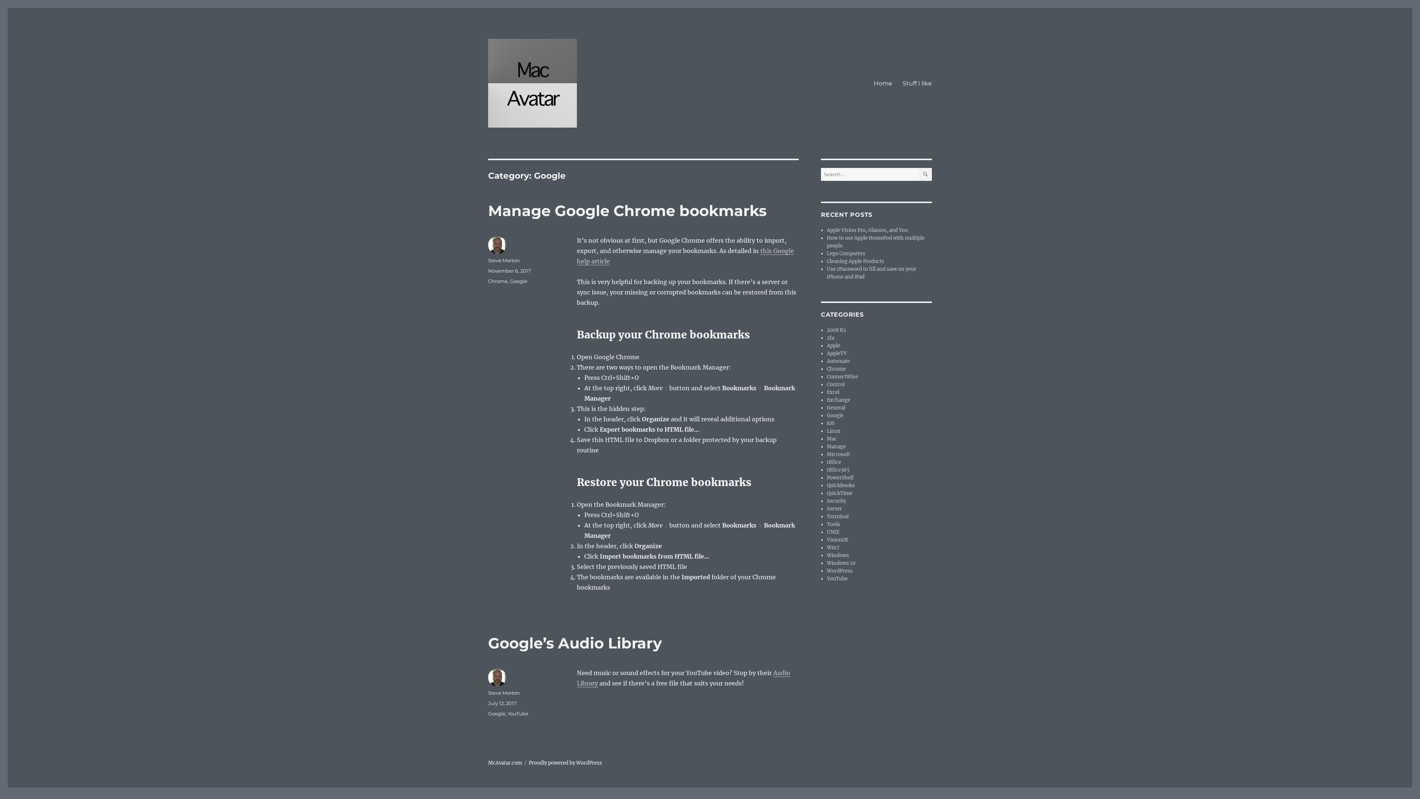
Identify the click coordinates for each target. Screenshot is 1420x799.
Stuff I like (917, 83)
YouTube (518, 714)
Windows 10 (841, 563)
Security (836, 501)
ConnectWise (842, 377)
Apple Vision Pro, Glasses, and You (867, 230)
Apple (833, 346)
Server (834, 509)
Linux (834, 431)
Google (518, 281)
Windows (838, 555)
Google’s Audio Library (575, 643)
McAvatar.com (505, 763)
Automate (838, 361)
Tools (833, 524)
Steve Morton (504, 260)
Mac (832, 439)
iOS (831, 423)
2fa (830, 338)
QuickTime (839, 493)
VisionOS (837, 540)
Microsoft (838, 454)
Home (883, 83)
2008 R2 (836, 330)
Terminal (838, 516)
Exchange (838, 400)
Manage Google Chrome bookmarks (627, 211)
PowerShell (840, 478)
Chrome (498, 281)
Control (836, 384)
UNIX (833, 532)
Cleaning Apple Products (855, 261)
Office (834, 462)
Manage (836, 447)
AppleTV (837, 353)
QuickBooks (841, 485)
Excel (833, 392)
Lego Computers (846, 253)
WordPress (840, 571)
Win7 (833, 548)
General (836, 408)
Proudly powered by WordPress (565, 763)
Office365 (838, 470)
